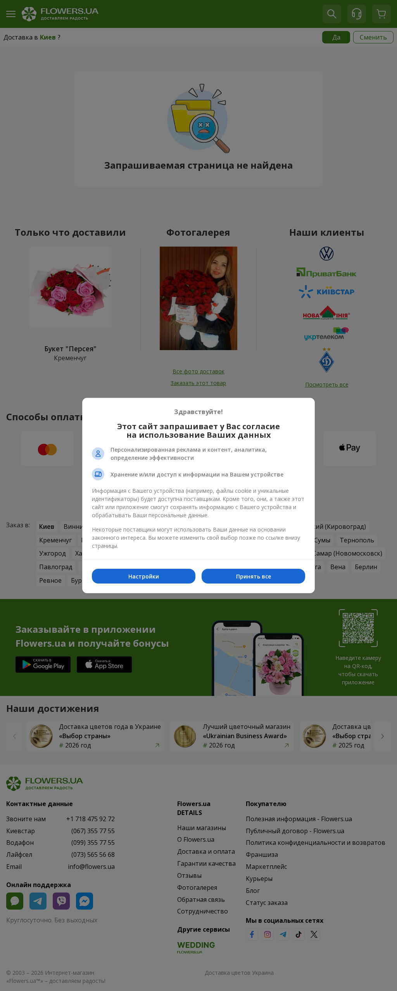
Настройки (143, 576)
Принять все (253, 576)
